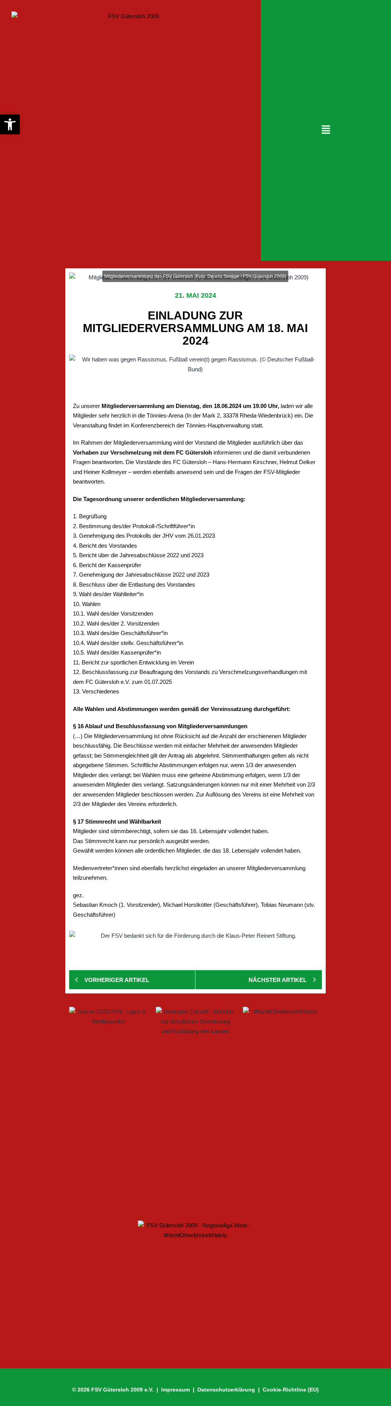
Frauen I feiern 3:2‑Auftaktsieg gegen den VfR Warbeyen (162, 1116)
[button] (325, 130)
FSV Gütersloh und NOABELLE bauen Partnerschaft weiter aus (173, 1189)
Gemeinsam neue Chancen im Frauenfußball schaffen (159, 1143)
